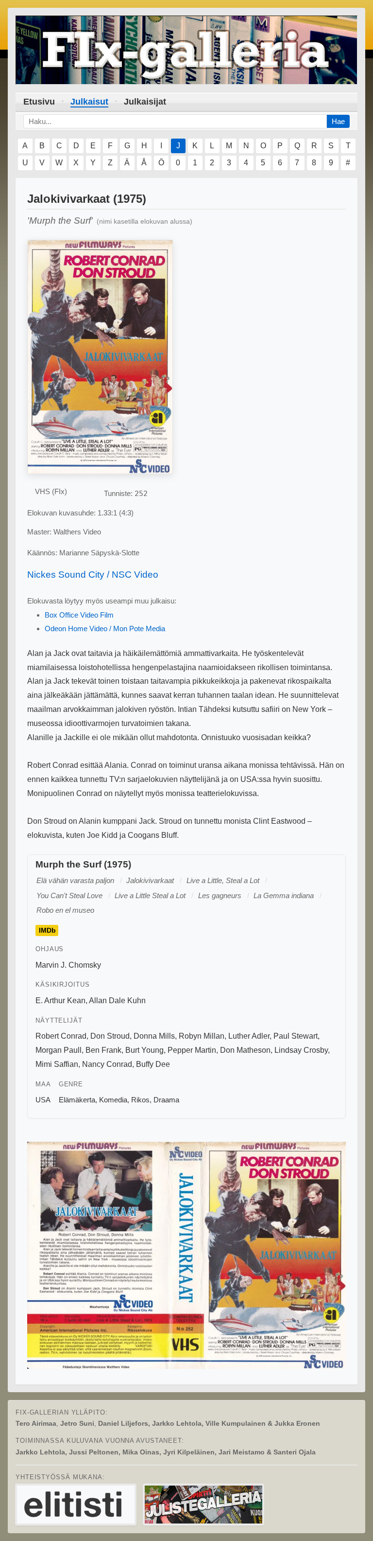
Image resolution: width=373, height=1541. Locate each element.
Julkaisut (89, 101)
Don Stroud (110, 1036)
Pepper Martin (192, 1050)
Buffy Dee (153, 1064)
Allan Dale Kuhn (117, 1000)
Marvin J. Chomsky (68, 965)
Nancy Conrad (107, 1064)
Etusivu (39, 101)
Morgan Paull (58, 1050)
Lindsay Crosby (301, 1050)
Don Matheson (245, 1050)
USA (43, 1100)
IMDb (47, 931)
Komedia (113, 1100)
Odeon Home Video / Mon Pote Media (105, 628)
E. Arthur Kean (60, 1000)
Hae (338, 121)
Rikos (140, 1100)
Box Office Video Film (79, 615)
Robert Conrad (60, 1036)
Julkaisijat (145, 101)
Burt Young (144, 1050)
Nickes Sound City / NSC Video (92, 574)
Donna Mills (154, 1036)
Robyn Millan (201, 1036)
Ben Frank (103, 1050)
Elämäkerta (77, 1100)
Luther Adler (249, 1036)
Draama (166, 1100)
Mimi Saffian (56, 1064)
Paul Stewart (295, 1036)
